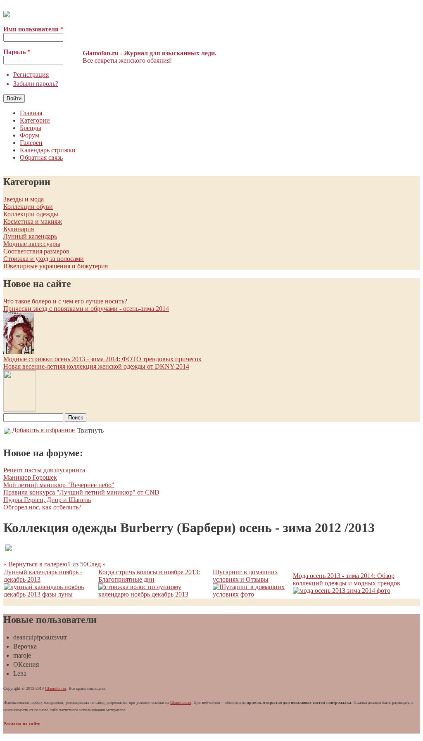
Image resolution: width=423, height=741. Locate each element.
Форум (29, 135)
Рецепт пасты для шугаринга (44, 469)
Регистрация (31, 74)
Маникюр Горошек (30, 477)
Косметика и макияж (32, 221)
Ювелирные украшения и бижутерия (55, 266)
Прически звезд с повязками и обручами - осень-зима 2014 (86, 308)
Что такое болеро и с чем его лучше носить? (65, 301)
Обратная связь (41, 157)
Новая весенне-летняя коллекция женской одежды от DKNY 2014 (96, 366)
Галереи (31, 142)
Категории (35, 120)
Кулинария (18, 228)
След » (96, 564)
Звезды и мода (23, 199)
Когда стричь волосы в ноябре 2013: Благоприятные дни (149, 575)
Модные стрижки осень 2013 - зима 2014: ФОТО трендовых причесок (102, 358)
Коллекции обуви (28, 206)
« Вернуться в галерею (35, 564)
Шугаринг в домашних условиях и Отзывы (245, 575)
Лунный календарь (30, 236)
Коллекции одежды (30, 214)
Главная (31, 112)
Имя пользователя (33, 29)
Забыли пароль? (35, 83)
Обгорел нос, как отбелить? (42, 507)
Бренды (30, 127)
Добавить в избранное (42, 429)
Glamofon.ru (55, 688)
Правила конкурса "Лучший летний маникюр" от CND (81, 492)
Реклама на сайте (21, 723)
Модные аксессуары (31, 243)
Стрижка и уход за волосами (43, 258)
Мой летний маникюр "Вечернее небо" (58, 484)
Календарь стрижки (48, 150)
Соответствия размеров (36, 251)
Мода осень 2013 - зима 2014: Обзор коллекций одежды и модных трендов (346, 579)
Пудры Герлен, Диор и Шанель (47, 499)
